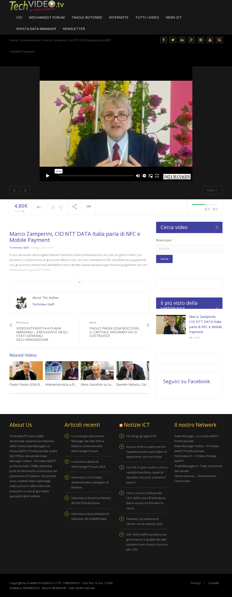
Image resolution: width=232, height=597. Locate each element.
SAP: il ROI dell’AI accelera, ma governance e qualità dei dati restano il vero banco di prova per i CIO (146, 541)
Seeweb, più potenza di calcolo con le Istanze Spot (144, 521)
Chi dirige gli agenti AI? (141, 436)
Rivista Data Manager (36, 28)
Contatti (213, 583)
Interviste (118, 17)
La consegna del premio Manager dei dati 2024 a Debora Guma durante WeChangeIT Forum (87, 443)
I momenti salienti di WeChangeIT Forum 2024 (88, 464)
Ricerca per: (164, 240)
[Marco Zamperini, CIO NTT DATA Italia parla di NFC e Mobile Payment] (171, 324)
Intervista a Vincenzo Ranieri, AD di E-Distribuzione (91, 500)
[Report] (88, 207)
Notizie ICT (137, 424)
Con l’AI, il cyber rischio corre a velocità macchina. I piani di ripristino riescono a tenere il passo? (146, 474)
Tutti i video (147, 17)
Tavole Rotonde (86, 17)
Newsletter (74, 28)
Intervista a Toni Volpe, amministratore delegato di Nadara (90, 482)
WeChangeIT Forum (47, 17)
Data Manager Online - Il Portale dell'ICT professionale (33, 461)
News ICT (174, 17)
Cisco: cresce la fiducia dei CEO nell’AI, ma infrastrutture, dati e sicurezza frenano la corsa (146, 500)
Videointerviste (30, 40)
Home (14, 40)
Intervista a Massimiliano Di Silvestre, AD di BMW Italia (90, 516)
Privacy (196, 583)
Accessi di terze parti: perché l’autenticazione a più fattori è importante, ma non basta (146, 452)
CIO (19, 17)
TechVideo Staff (19, 247)
